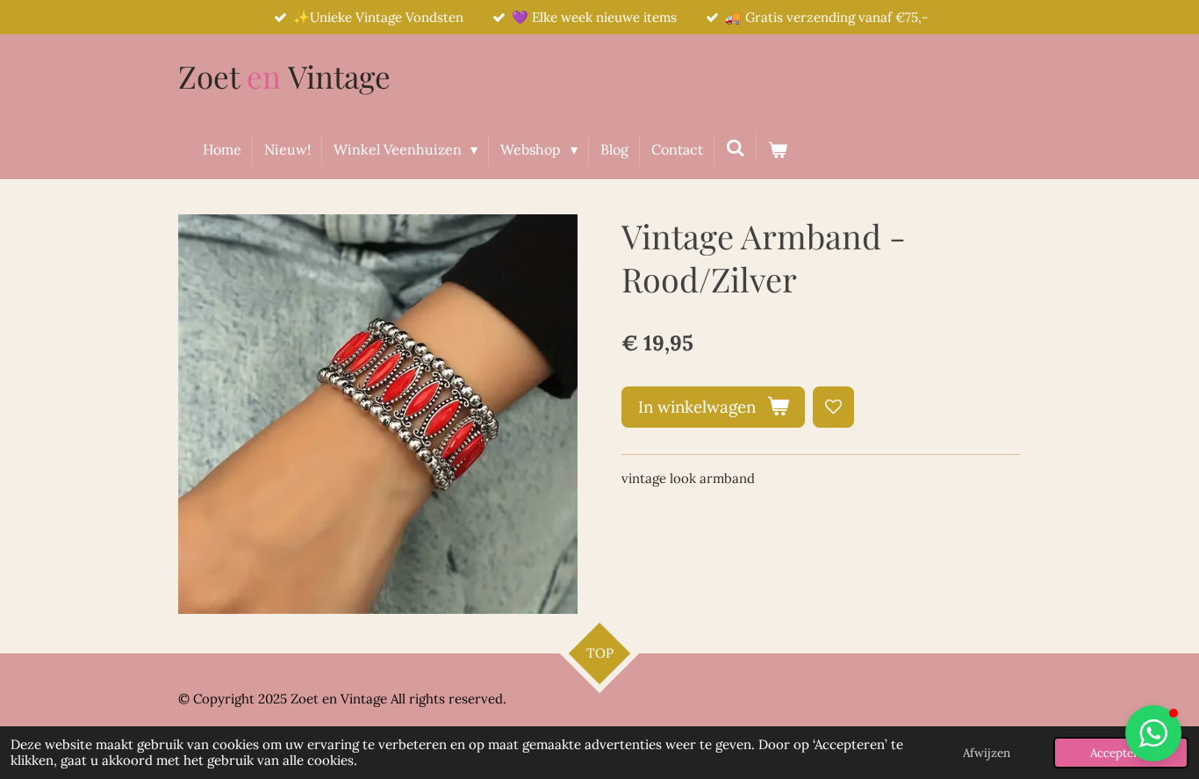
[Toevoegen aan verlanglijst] (833, 407)
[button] (1153, 733)
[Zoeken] (735, 147)
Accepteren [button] (1121, 753)
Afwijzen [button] (986, 753)
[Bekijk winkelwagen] (778, 150)
